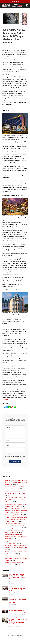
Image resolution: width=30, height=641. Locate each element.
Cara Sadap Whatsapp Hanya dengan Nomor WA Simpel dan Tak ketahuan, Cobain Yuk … (15, 500)
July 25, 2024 (14, 626)
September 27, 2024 (15, 581)
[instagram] (18, 1)
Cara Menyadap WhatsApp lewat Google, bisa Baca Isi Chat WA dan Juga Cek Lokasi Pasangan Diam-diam (16, 526)
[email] (12, 1)
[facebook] (14, 1)
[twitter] (16, 1)
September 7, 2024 (15, 614)
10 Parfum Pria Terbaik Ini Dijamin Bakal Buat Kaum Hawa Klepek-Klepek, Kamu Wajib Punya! (16, 482)
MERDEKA (5, 400)
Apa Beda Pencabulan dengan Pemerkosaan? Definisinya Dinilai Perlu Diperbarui (16, 536)
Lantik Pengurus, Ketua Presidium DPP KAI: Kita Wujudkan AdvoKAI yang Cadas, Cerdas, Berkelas (17, 588)
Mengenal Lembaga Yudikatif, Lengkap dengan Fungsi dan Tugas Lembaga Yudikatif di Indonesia (16, 519)
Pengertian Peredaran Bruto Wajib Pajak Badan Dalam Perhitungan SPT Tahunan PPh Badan (16, 558)
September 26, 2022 (9, 46)
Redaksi (13, 583)
